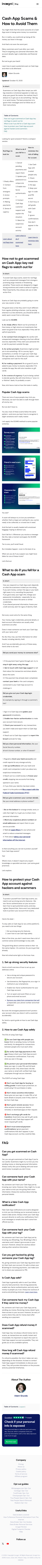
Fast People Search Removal (21, 1500)
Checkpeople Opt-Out (21, 1496)
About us (21, 1467)
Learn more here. (31, 1292)
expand (22, 1407)
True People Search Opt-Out (21, 1498)
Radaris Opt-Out (21, 1503)
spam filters (16, 830)
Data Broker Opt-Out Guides (21, 1522)
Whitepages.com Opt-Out (21, 1488)
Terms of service (21, 1474)
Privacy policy (21, 1469)
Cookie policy (21, 1471)
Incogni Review (21, 1527)
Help (21, 1532)
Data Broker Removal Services (21, 1524)
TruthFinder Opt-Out (21, 1493)
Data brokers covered (21, 1515)
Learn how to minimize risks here (33, 240)
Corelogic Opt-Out (21, 1491)
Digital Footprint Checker (21, 1529)
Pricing (21, 1464)
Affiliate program (21, 1476)
